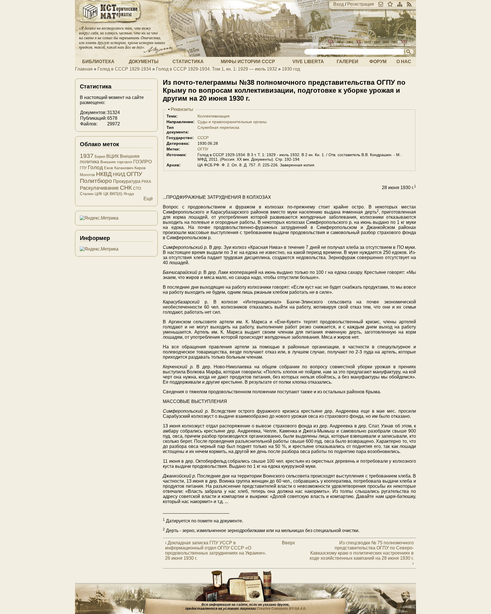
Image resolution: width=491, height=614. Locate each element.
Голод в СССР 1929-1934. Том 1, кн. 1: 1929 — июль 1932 (216, 69)
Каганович (123, 168)
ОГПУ (202, 149)
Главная (84, 69)
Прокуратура (126, 181)
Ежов (108, 168)
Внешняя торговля (116, 162)
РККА (146, 181)
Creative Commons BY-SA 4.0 (281, 609)
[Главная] (109, 23)
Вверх (287, 542)
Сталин (86, 193)
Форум (377, 61)
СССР (203, 137)
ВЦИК (112, 156)
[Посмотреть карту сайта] (399, 4)
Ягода (129, 194)
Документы (144, 61)
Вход (338, 4)
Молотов (87, 175)
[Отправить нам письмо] (380, 4)
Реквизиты (182, 109)
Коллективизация (213, 116)
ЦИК (98, 194)
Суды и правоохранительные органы (232, 121)
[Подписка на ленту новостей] (409, 4)
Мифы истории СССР (248, 61)
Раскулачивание (99, 188)
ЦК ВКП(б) (112, 193)
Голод (95, 167)
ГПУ (83, 168)
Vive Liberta (308, 61)
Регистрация (360, 4)
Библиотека (98, 61)
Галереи (347, 61)
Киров (139, 168)
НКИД (119, 174)
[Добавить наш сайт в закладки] (390, 4)
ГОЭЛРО (142, 161)
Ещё (148, 198)
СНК (126, 187)
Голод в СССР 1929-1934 (124, 69)
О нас (403, 61)
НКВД (104, 174)
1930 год (291, 69)
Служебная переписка (218, 127)
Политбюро (96, 180)
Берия (100, 156)
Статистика (188, 61)
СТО (137, 188)
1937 (86, 155)
